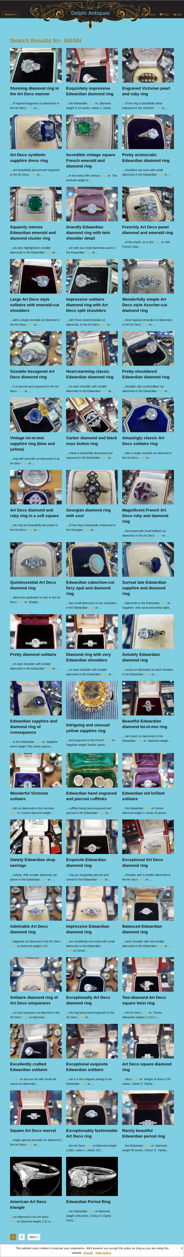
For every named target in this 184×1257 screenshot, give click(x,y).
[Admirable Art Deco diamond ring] (36, 903)
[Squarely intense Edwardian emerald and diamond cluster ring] (36, 204)
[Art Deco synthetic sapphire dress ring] (36, 132)
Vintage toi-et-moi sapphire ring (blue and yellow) (32, 443)
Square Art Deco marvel (33, 1130)
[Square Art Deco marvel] (36, 1107)
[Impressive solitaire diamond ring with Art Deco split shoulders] (92, 276)
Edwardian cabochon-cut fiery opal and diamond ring (90, 588)
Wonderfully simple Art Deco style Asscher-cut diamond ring (144, 305)
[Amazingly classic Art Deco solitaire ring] (148, 415)
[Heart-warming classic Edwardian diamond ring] (92, 348)
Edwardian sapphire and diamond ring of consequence (33, 727)
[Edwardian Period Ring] (92, 1176)
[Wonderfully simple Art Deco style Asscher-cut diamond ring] (148, 276)
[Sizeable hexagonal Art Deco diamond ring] (36, 348)
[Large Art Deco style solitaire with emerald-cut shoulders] (36, 276)
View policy (103, 1252)
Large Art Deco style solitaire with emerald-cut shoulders (34, 305)
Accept (88, 1252)
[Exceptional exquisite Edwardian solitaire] (92, 1041)
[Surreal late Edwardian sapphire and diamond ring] (148, 559)
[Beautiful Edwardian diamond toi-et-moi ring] (148, 698)
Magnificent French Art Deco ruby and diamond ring (145, 516)
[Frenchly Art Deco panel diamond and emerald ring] (148, 204)
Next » (34, 1237)
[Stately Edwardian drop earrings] (36, 836)
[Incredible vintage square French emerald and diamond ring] (92, 132)
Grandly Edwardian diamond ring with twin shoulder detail (88, 232)
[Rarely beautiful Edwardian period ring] (148, 1107)
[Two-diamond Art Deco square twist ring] (148, 974)
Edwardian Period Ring (88, 1201)
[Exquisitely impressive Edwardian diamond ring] (92, 65)
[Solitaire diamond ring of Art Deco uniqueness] (36, 974)
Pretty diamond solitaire (33, 654)
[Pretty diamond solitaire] (36, 631)
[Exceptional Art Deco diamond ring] (148, 836)
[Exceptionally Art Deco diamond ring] (92, 974)
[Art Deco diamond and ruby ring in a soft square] (36, 487)
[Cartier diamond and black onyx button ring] (92, 415)
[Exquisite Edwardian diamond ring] (92, 836)
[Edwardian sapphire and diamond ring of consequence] (36, 698)
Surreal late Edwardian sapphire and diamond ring (144, 588)
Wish (166, 14)
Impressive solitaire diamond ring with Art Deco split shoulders (87, 305)
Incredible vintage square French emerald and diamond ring (90, 160)
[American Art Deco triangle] (36, 1176)
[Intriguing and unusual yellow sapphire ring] (92, 700)
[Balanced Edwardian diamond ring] (148, 903)
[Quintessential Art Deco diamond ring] (36, 559)
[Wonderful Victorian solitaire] (36, 770)
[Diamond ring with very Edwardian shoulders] (92, 631)
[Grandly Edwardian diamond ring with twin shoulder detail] (92, 204)
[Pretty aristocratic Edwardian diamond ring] (148, 132)
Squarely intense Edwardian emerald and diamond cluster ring (33, 232)
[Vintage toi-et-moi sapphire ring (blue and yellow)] (36, 415)
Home (152, 14)
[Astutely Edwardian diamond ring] (148, 631)
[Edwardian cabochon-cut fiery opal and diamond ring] (92, 559)
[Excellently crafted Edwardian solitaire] (36, 1041)
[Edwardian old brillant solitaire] (148, 770)
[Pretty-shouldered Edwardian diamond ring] (148, 348)
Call (179, 14)
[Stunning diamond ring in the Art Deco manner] (36, 65)
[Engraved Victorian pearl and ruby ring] (148, 65)
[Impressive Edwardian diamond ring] (92, 903)
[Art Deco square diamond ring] (148, 1041)
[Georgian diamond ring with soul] (92, 487)
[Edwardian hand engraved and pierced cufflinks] (92, 770)
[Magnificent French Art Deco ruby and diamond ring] (148, 487)
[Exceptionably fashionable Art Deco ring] (92, 1107)
